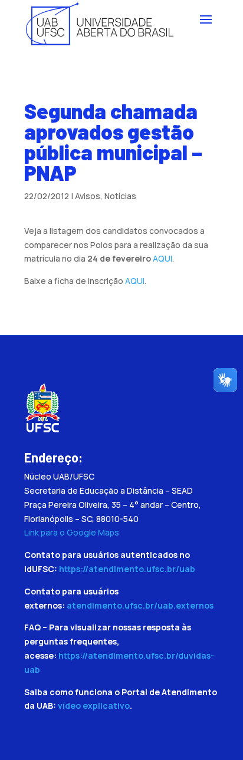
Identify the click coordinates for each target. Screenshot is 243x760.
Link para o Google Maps (71, 532)
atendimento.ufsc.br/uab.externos (140, 605)
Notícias (120, 195)
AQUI (162, 258)
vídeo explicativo (94, 705)
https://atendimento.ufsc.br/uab (127, 568)
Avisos (87, 195)
